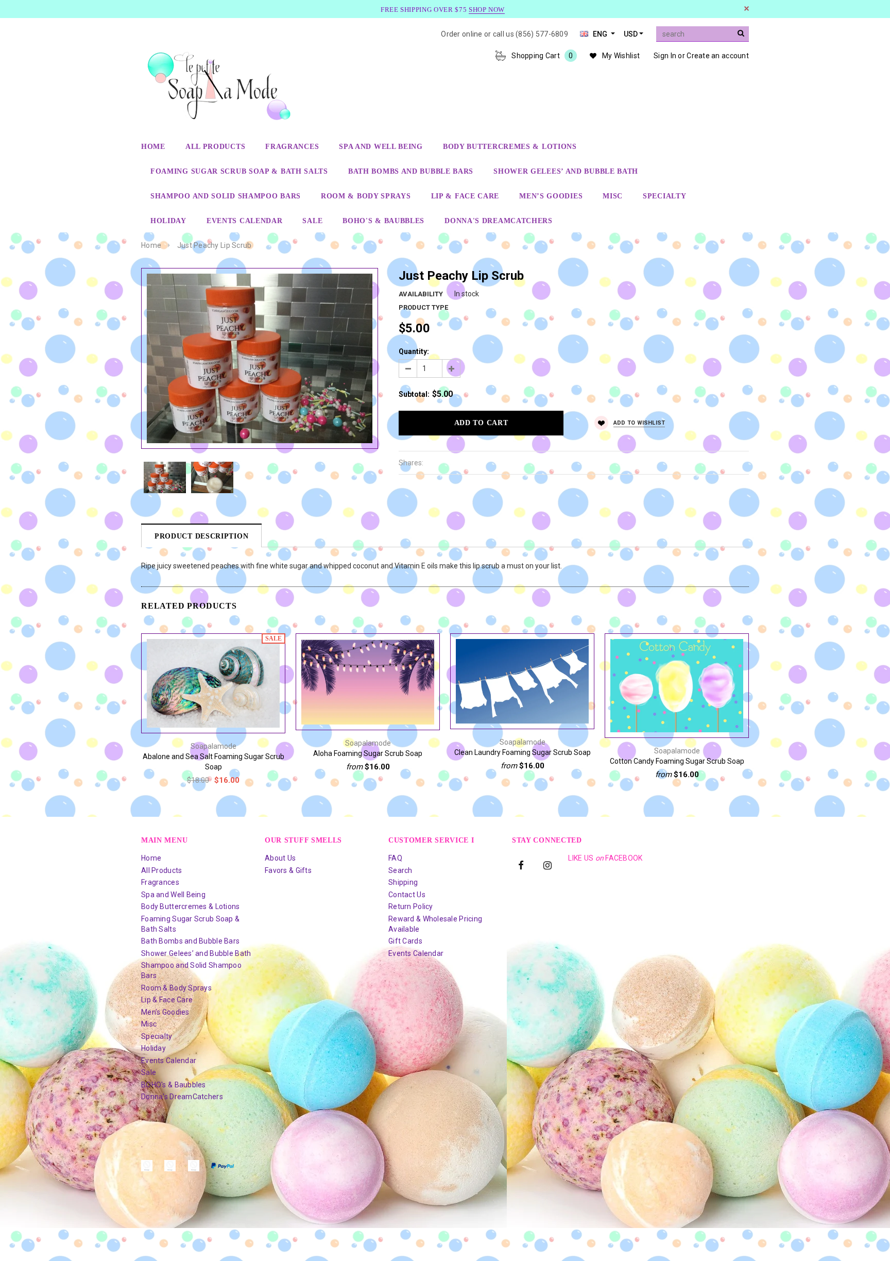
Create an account (718, 56)
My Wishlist (621, 56)
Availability (421, 294)
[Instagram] (547, 864)
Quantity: (414, 351)
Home (151, 245)
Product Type (423, 307)
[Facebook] (521, 864)
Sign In (665, 56)
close (746, 8)
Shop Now (487, 9)
